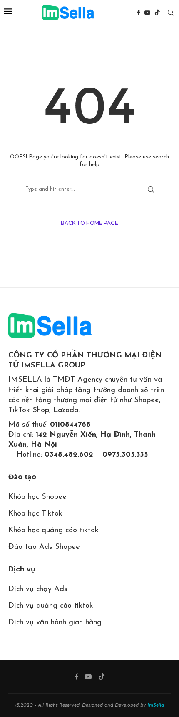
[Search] (171, 12)
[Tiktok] (157, 12)
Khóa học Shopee (37, 497)
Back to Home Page (89, 223)
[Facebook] (138, 12)
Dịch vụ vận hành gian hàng (55, 622)
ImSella (155, 705)
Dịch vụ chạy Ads (37, 589)
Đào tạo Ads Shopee (44, 547)
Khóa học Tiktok (35, 514)
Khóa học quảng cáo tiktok (53, 530)
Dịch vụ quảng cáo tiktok (50, 606)
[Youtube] (147, 12)
